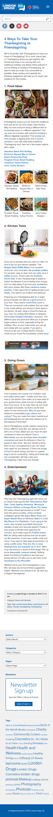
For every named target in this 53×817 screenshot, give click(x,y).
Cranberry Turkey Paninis (16, 162)
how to (15, 758)
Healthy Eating (27, 754)
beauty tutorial (33, 725)
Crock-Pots (31, 302)
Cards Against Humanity (21, 504)
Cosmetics (22, 738)
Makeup (25, 778)
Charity (41, 729)
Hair (45, 743)
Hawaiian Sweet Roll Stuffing (18, 151)
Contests (43, 734)
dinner (30, 604)
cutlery (7, 416)
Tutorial (46, 793)
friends (16, 606)
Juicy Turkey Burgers (14, 165)
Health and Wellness (20, 750)
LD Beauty (37, 758)
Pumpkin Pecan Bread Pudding (19, 159)
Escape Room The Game (35, 507)
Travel (39, 793)
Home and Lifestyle (23, 600)
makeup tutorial (40, 779)
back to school (12, 725)
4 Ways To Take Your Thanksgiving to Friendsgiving (20, 43)
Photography (31, 783)
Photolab (23, 789)
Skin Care (31, 794)
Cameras (31, 729)
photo (17, 784)
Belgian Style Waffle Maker (17, 267)
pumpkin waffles (40, 270)
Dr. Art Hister (39, 739)
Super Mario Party (33, 515)
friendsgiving (25, 606)
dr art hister (12, 743)
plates (34, 413)
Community (22, 734)
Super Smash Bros (13, 518)
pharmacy (10, 784)
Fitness (20, 743)
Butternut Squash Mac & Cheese (20, 154)
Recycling (23, 794)
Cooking (10, 739)
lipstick (24, 763)
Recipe (16, 793)
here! (46, 333)
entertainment (39, 604)
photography (10, 790)
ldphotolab (13, 763)
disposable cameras (19, 552)
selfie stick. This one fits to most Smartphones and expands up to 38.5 (23, 545)
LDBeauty (24, 758)
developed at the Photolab (17, 560)
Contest (35, 734)
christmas (9, 734)
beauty (23, 725)
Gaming (28, 743)
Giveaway (38, 743)
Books (22, 729)
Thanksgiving (36, 606)
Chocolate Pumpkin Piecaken (19, 316)
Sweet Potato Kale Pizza (15, 157)
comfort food (21, 604)
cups (27, 413)
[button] (26, 104)
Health (11, 747)
